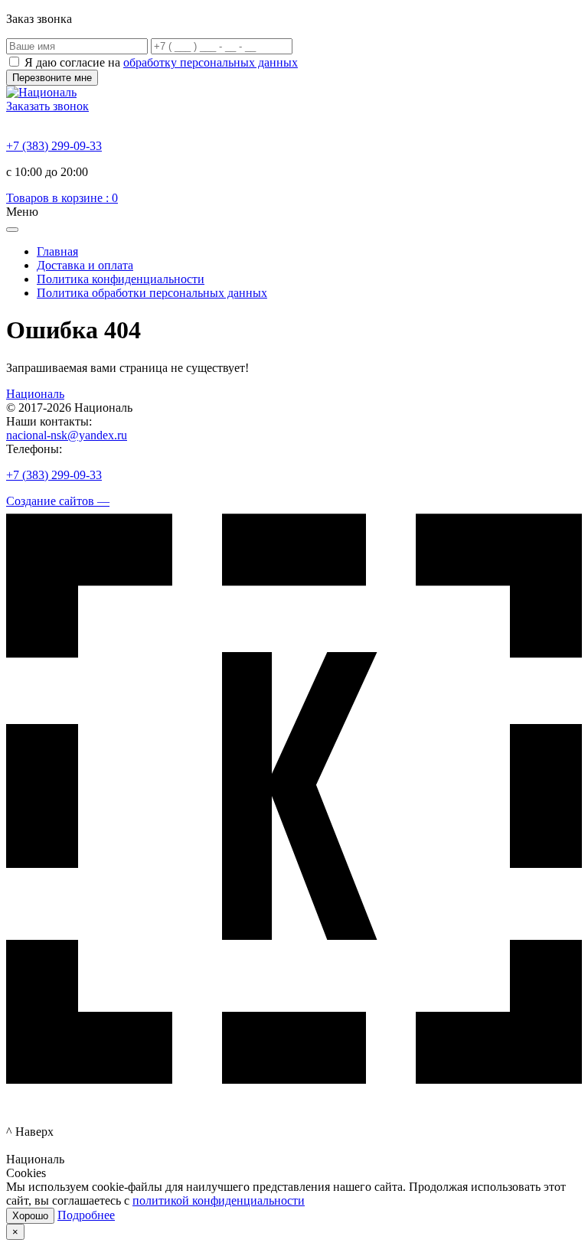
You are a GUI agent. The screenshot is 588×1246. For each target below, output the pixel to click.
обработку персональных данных (210, 62)
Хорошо (30, 1216)
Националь (35, 393)
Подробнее (86, 1215)
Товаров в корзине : (62, 197)
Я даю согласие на (161, 62)
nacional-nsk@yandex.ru (66, 435)
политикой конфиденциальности (218, 1200)
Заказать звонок (47, 106)
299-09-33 (54, 145)
